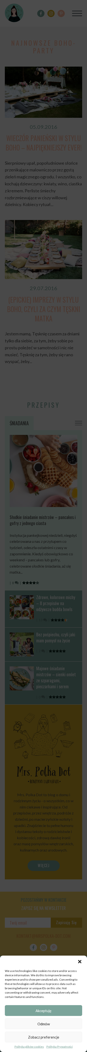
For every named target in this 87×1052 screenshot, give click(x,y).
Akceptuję (43, 1010)
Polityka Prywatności (59, 1046)
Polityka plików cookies (29, 1046)
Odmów (43, 1024)
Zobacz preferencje (43, 1037)
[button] (79, 961)
